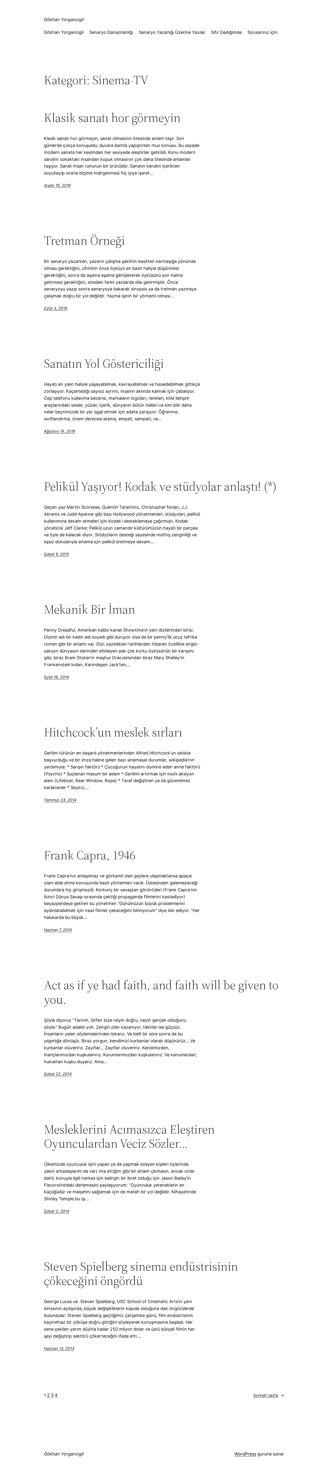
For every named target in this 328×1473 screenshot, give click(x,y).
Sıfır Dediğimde (226, 32)
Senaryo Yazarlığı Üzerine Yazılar (172, 32)
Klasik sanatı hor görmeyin (112, 117)
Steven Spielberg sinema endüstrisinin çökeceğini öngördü (141, 1273)
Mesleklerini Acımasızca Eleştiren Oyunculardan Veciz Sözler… (129, 1136)
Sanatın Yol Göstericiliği (104, 363)
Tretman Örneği (84, 240)
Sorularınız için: (263, 32)
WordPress (245, 1453)
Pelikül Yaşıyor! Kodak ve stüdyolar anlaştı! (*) (160, 486)
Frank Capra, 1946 (89, 855)
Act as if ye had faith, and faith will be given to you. (161, 992)
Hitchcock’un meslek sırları (113, 732)
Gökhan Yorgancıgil (64, 19)
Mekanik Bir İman (89, 609)
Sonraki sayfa (268, 1395)
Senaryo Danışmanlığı (111, 32)
